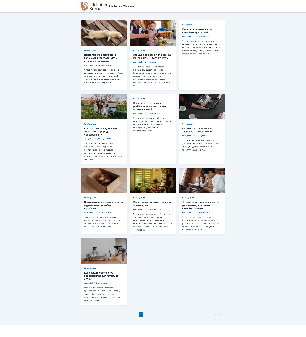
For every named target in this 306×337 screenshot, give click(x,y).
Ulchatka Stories (121, 6)
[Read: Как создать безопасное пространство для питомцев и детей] (104, 250)
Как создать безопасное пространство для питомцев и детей (102, 275)
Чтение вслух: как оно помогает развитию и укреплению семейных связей (201, 205)
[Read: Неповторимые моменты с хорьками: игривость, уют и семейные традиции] (104, 33)
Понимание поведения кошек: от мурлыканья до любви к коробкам (103, 205)
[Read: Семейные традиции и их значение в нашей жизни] (202, 106)
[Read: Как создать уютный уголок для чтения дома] (153, 180)
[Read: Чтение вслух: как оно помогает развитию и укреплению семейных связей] (202, 180)
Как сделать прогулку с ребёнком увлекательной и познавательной (149, 106)
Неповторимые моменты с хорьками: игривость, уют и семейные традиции (100, 58)
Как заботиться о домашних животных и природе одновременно (100, 131)
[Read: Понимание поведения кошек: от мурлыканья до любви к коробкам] (104, 180)
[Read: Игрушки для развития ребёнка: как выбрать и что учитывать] (153, 33)
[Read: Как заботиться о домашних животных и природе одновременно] (104, 106)
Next (218, 314)
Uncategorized (90, 50)
